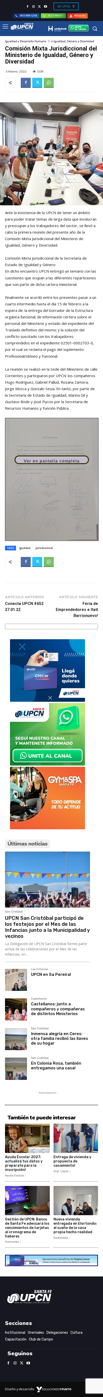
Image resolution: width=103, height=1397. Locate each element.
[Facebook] (27, 7)
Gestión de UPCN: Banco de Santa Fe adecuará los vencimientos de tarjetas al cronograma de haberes (27, 1227)
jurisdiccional (44, 548)
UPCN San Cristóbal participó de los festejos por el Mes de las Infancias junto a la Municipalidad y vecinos (47, 927)
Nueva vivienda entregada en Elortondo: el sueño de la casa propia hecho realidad (75, 1225)
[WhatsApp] (49, 83)
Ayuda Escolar (14, 1175)
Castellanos (39, 998)
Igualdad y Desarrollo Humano (25, 41)
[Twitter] (39, 7)
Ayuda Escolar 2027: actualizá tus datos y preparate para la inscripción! (23, 1163)
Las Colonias (39, 969)
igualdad (24, 548)
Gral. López (61, 1171)
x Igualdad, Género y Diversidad (72, 41)
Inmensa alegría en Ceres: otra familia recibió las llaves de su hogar (59, 1038)
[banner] (47, 764)
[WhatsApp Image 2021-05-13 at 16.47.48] (47, 828)
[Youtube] (45, 7)
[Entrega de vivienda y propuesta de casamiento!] (76, 1138)
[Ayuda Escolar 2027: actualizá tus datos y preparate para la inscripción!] (27, 1138)
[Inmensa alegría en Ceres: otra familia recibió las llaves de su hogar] (16, 1039)
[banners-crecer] (47, 700)
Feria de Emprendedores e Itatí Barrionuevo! (77, 609)
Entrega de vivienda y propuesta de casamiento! (72, 1161)
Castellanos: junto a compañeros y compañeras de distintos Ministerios (58, 1009)
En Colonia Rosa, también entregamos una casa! (56, 1065)
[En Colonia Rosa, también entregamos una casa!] (16, 1069)
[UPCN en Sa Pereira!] (16, 980)
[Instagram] (33, 7)
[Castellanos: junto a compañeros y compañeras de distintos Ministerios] (16, 1009)
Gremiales (12, 1241)
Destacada (61, 1237)
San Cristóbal (14, 911)
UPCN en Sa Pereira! (51, 974)
